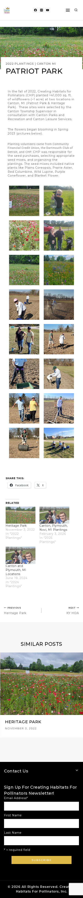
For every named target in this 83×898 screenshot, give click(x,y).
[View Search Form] (76, 10)
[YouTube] (47, 10)
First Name (13, 815)
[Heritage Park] (20, 515)
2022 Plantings (20, 64)
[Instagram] (41, 10)
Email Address (16, 798)
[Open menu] (68, 10)
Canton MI (46, 64)
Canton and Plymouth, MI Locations (16, 570)
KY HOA (72, 610)
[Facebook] (35, 10)
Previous (5, 695)
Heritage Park (16, 525)
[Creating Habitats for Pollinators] (7, 10)
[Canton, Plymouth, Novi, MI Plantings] (54, 515)
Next (78, 695)
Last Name (13, 832)
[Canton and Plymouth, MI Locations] (20, 555)
